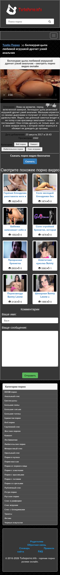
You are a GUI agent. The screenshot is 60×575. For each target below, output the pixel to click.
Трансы (8, 513)
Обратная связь (36, 544)
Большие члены (12, 413)
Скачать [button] (30, 161)
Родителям (36, 541)
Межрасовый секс (13, 448)
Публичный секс (12, 487)
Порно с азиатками (13, 470)
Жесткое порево (12, 431)
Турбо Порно (11, 45)
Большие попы (11, 405)
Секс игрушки (34, 149)
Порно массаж (11, 461)
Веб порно (21, 144)
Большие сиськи (12, 409)
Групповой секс (12, 426)
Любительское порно (13, 149)
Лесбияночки (10, 439)
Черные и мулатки (13, 522)
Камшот (34, 144)
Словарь (24, 548)
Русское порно (11, 496)
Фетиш (7, 518)
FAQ (40, 551)
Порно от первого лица (15, 465)
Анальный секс (12, 396)
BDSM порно (10, 391)
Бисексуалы (10, 400)
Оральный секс (12, 452)
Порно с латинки (12, 479)
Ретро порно (10, 492)
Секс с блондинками (14, 509)
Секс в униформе (13, 500)
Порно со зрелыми (13, 483)
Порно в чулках (12, 457)
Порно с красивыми (14, 474)
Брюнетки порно (12, 418)
